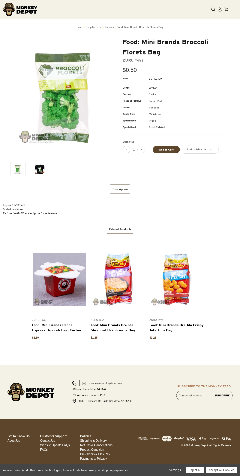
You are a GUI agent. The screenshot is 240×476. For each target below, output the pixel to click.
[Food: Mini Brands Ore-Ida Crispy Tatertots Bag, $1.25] (177, 279)
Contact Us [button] (47, 440)
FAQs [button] (44, 449)
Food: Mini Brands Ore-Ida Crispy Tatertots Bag (176, 327)
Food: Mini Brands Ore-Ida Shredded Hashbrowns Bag (113, 327)
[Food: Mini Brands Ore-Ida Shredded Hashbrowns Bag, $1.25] (118, 279)
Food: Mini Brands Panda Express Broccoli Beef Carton (56, 327)
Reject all (195, 470)
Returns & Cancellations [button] (96, 445)
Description (120, 189)
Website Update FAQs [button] (55, 445)
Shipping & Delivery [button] (93, 440)
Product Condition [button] (92, 449)
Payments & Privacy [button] (93, 458)
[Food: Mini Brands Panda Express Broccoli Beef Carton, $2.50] (59, 279)
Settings (175, 470)
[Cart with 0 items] (226, 9)
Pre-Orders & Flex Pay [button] (95, 454)
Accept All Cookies (221, 470)
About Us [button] (14, 440)
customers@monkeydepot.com (104, 383)
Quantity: (128, 141)
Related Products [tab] (120, 229)
